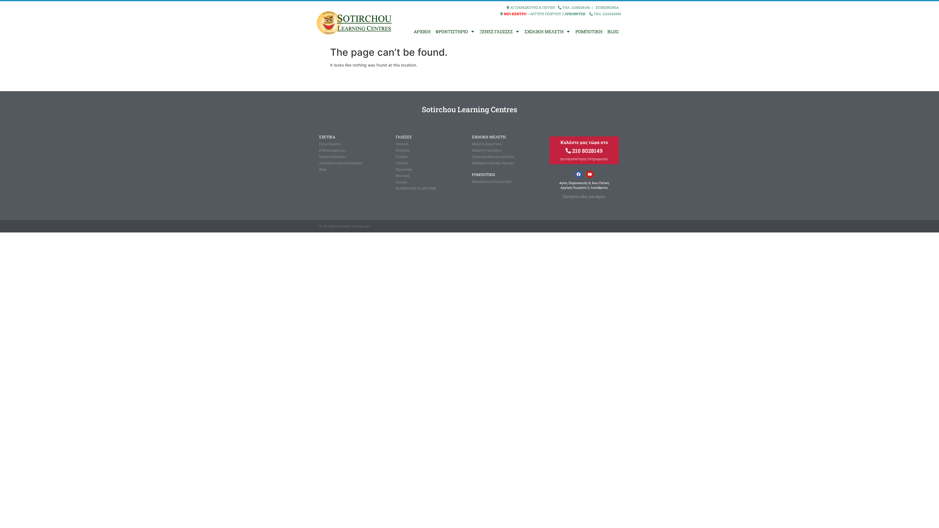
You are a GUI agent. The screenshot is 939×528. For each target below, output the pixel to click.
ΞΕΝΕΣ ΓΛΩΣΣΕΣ (496, 31)
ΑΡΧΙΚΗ (422, 31)
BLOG (613, 31)
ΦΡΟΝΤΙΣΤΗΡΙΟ (452, 31)
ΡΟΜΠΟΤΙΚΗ (589, 31)
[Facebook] (578, 174)
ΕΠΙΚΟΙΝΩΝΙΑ (607, 7)
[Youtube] (590, 174)
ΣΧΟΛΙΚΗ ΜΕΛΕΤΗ (544, 31)
